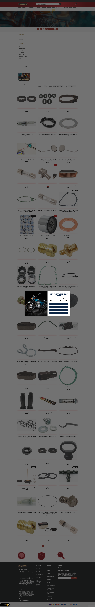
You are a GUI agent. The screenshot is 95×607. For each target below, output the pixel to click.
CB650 (58, 306)
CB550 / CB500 (59, 310)
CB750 (58, 303)
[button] (5, 604)
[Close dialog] (68, 293)
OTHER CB (59, 313)
